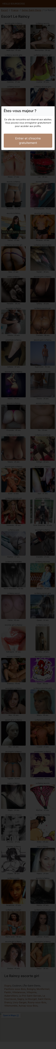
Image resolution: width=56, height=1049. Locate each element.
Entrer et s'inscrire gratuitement (28, 141)
